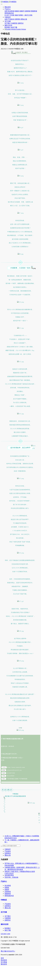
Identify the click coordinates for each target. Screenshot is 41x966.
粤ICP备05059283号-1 (8, 951)
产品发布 (8, 851)
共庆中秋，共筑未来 (11, 877)
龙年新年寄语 (9, 875)
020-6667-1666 (5, 934)
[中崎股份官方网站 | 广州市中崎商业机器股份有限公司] (20, 2)
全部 (6, 11)
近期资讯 (8, 853)
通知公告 (8, 855)
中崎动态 (8, 849)
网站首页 (8, 7)
